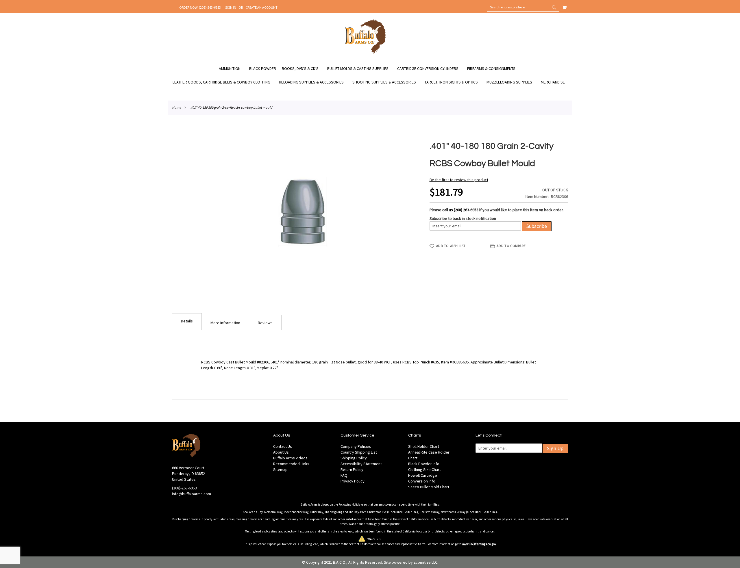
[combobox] (523, 7)
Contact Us (282, 446)
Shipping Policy (354, 458)
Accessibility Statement (361, 463)
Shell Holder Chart (423, 446)
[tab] (187, 321)
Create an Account (262, 7)
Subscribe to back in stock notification (463, 218)
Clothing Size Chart (424, 469)
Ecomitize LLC (425, 562)
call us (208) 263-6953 (460, 209)
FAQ (344, 475)
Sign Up (555, 448)
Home (176, 107)
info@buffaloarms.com (191, 493)
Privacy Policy (353, 481)
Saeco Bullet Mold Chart (428, 486)
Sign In (230, 7)
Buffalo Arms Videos (290, 458)
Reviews (265, 322)
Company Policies (356, 446)
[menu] (370, 75)
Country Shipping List (359, 452)
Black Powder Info (423, 463)
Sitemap (280, 469)
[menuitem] (232, 68)
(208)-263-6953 (184, 488)
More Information (225, 322)
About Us (281, 452)
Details (187, 321)
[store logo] (365, 52)
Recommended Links (291, 463)
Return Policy (352, 469)
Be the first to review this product (459, 179)
